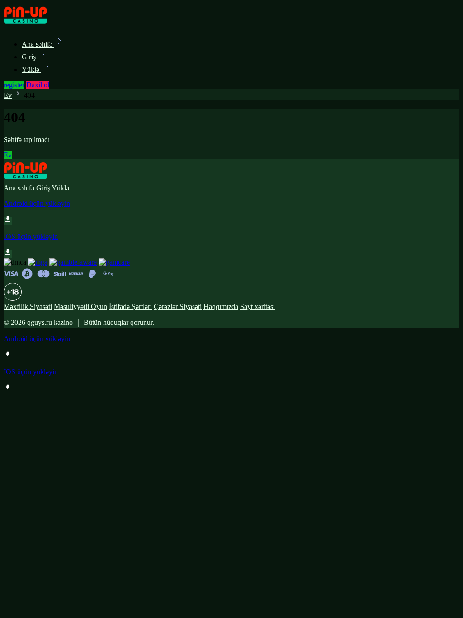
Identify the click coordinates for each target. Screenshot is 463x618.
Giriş (30, 57)
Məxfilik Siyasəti (28, 306)
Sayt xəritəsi (257, 306)
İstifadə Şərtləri (130, 306)
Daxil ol (37, 85)
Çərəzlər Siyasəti (178, 306)
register (14, 85)
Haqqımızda (220, 306)
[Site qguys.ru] (34, 24)
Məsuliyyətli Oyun (80, 306)
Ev (8, 95)
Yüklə (31, 69)
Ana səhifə (38, 44)
